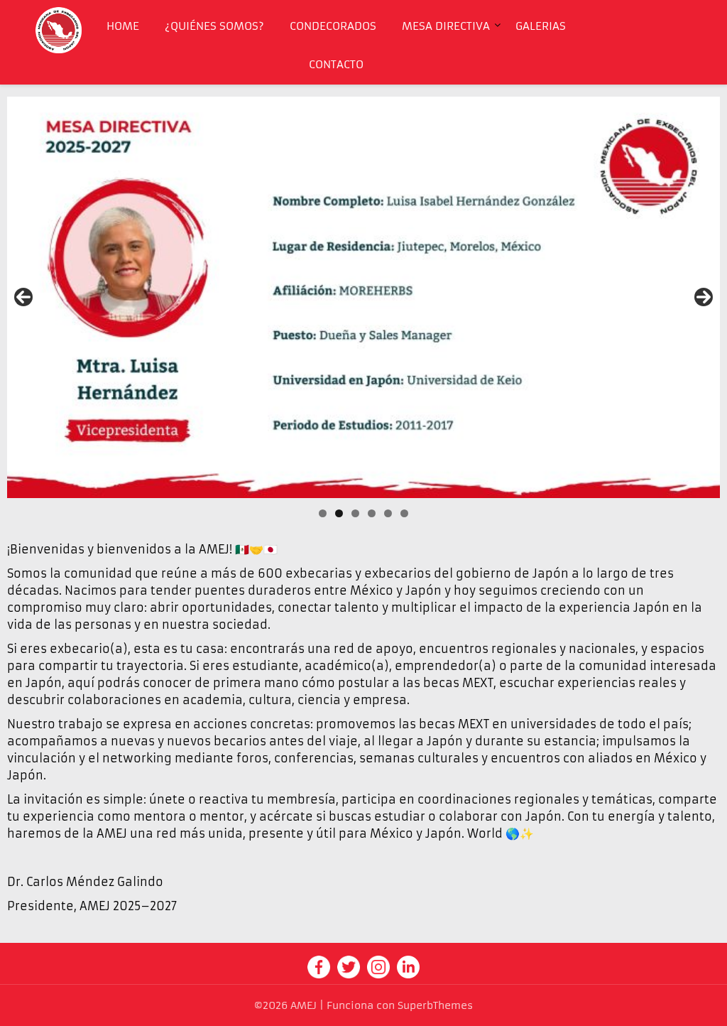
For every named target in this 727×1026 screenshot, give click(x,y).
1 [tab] (323, 513)
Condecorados (333, 26)
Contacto (336, 64)
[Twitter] (348, 966)
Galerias (540, 26)
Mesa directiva (446, 26)
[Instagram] (378, 966)
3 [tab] (355, 513)
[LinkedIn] (408, 966)
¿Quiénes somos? (214, 26)
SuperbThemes (435, 1005)
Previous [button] (23, 297)
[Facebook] (318, 966)
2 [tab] (339, 513)
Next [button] (703, 297)
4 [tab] (372, 513)
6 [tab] (404, 513)
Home (122, 26)
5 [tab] (388, 513)
